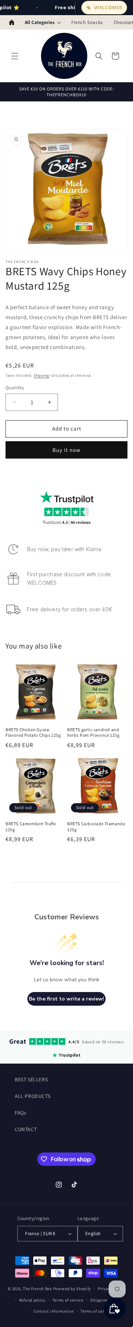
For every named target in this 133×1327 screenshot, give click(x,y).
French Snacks (87, 22)
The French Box (37, 1288)
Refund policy (32, 1300)
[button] (15, 56)
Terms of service (67, 1300)
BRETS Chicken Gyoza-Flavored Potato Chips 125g (33, 732)
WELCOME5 (108, 7)
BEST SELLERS (31, 1079)
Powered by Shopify (72, 1288)
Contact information (54, 1311)
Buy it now (66, 449)
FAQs (20, 1112)
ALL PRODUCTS (32, 1096)
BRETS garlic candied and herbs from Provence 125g (93, 732)
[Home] (11, 22)
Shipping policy (105, 1300)
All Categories (40, 22)
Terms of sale (93, 1311)
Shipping (41, 375)
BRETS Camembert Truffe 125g (31, 826)
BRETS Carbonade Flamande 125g (96, 826)
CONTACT (26, 1129)
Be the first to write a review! (66, 998)
